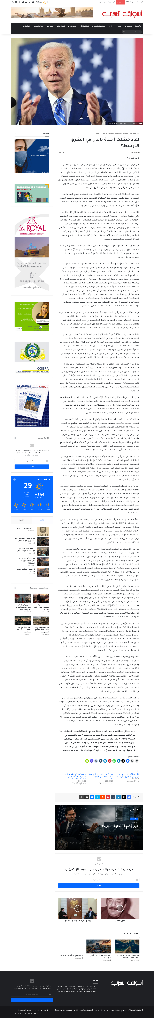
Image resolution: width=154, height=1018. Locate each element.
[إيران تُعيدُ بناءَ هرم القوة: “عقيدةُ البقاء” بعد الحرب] (23, 620)
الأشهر (42, 520)
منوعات (51, 26)
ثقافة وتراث (85, 26)
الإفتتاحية (126, 133)
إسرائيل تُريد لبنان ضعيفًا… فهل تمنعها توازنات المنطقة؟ (25, 561)
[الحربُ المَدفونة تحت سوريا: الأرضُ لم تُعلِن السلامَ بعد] (41, 620)
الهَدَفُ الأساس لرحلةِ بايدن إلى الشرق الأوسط (128, 775)
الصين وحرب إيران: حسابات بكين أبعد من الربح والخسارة (23, 607)
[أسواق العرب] (122, 14)
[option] (99, 827)
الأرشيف (27, 26)
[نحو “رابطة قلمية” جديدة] (43, 531)
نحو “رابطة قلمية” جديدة (26, 528)
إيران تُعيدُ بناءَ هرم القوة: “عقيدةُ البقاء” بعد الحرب (23, 630)
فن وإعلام (72, 26)
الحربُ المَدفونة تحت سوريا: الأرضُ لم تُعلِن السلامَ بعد (41, 630)
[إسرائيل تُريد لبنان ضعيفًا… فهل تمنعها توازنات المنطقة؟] (43, 561)
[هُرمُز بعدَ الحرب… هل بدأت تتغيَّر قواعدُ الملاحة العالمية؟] (127, 946)
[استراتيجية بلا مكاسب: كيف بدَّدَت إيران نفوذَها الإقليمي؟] (43, 541)
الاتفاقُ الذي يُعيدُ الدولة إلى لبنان (71, 955)
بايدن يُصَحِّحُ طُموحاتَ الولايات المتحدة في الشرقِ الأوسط (75, 776)
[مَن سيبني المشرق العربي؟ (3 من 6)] (43, 572)
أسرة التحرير (22, 1014)
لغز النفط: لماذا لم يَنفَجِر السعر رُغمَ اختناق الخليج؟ (100, 2)
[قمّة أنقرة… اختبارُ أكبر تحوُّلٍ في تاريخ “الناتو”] (98, 946)
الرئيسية (138, 26)
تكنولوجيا (61, 26)
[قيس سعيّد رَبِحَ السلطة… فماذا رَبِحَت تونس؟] (41, 598)
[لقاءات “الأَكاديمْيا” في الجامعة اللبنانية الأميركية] (43, 551)
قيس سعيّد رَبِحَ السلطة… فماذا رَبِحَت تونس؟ (41, 607)
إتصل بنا (14, 1014)
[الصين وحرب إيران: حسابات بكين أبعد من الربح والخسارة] (23, 598)
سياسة (129, 26)
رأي (111, 26)
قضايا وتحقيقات (99, 26)
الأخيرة (21, 520)
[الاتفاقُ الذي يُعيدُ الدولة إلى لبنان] (70, 946)
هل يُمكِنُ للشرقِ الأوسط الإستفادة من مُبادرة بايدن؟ (101, 776)
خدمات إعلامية (38, 26)
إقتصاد (119, 26)
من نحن (29, 1014)
